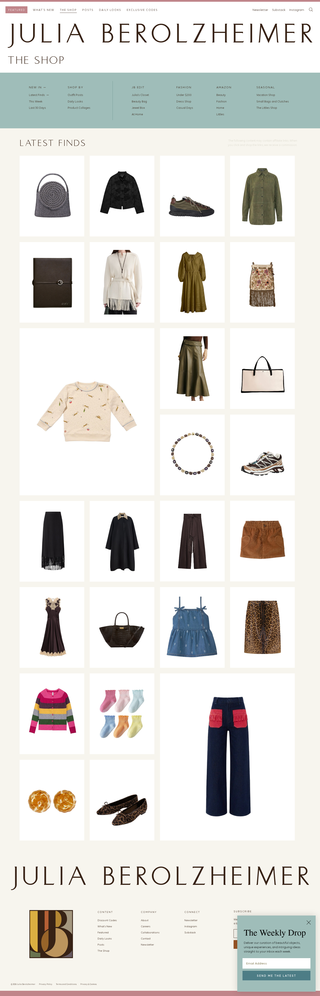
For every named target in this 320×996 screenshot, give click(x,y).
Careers (145, 926)
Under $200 (184, 95)
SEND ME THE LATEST (276, 975)
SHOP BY (75, 87)
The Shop (103, 950)
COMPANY (149, 912)
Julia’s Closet (140, 95)
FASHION (184, 87)
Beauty (221, 95)
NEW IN (35, 87)
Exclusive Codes (142, 10)
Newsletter (260, 10)
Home (220, 107)
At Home (137, 114)
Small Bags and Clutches (272, 101)
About (144, 920)
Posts (88, 10)
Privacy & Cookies (88, 984)
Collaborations (150, 932)
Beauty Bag (139, 101)
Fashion (221, 101)
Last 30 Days (37, 107)
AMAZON (224, 87)
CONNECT (192, 912)
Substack (278, 10)
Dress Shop (183, 101)
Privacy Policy (45, 984)
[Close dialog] (308, 922)
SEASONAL (265, 87)
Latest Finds (37, 95)
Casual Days (184, 107)
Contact (146, 938)
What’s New (43, 10)
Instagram (296, 10)
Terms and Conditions (66, 984)
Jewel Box (138, 107)
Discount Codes (107, 920)
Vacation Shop (265, 95)
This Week (35, 101)
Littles (220, 114)
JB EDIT (138, 87)
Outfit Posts (75, 95)
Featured (16, 10)
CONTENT (105, 912)
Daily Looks (110, 10)
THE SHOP (68, 10)
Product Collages (79, 107)
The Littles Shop (266, 107)
